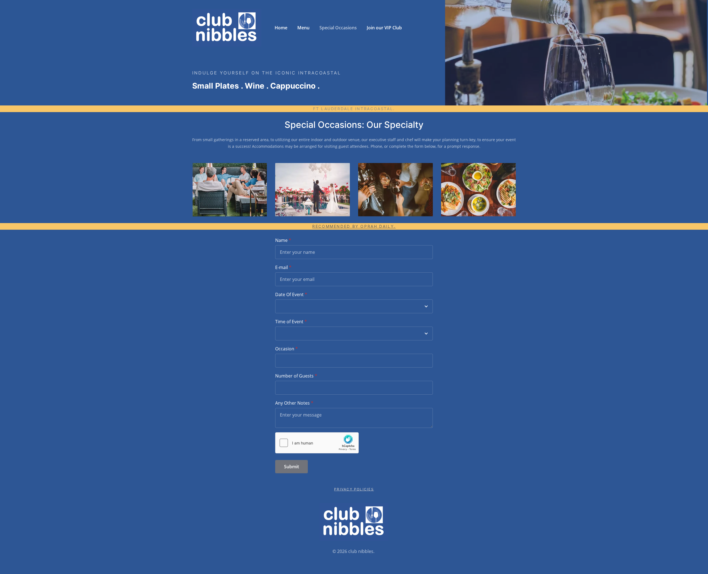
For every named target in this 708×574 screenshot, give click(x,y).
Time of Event (289, 322)
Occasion (284, 349)
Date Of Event (289, 294)
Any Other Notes (292, 403)
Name (281, 240)
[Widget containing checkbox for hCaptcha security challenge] (317, 442)
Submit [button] (291, 467)
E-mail (281, 267)
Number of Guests (294, 376)
